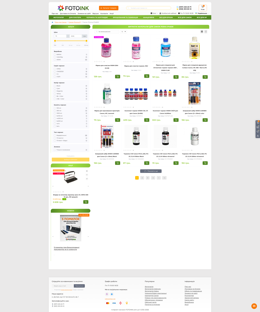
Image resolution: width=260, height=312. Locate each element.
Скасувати (70, 156)
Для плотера (75, 17)
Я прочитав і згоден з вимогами (68, 289)
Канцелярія (148, 17)
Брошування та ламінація (125, 17)
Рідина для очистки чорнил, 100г (136, 66)
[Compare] (86, 178)
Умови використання (66, 289)
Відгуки (96, 13)
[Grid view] (201, 31)
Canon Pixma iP (75, 22)
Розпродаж (189, 296)
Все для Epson (166, 17)
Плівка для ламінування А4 (155, 298)
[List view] (205, 31)
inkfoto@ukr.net (110, 299)
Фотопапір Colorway (153, 289)
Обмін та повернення (193, 291)
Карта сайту (189, 300)
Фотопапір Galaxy (152, 291)
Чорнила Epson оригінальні (156, 293)
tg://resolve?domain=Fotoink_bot (112, 294)
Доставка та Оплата (68, 13)
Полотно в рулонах (152, 304)
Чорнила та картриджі (97, 17)
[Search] (128, 8)
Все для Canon (185, 17)
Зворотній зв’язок (192, 298)
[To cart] (85, 202)
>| (164, 178)
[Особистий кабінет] (258, 136)
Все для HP (202, 17)
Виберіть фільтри (70, 159)
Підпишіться (79, 286)
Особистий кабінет (168, 13)
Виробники (189, 302)
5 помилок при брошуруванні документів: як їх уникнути (66, 248)
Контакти (104, 13)
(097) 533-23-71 (185, 7)
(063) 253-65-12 (185, 9)
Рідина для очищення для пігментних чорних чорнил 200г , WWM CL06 (165, 67)
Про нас (55, 13)
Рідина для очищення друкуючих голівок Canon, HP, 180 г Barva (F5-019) (194, 67)
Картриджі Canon (152, 296)
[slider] (55, 41)
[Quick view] (86, 170)
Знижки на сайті (84, 13)
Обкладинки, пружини (154, 300)
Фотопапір (58, 17)
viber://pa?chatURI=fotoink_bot (107, 294)
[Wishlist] (86, 174)
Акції (112, 13)
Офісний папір (150, 302)
